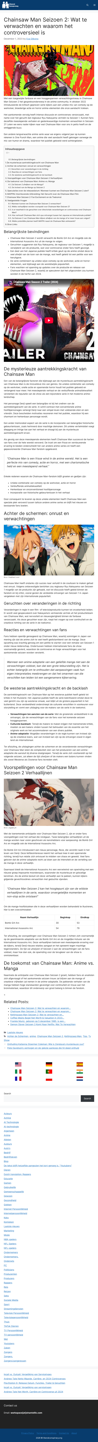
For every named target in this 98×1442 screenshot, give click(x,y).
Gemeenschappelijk (14, 1191)
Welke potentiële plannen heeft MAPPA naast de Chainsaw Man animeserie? (43, 221)
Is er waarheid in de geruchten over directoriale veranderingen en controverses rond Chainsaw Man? (51, 211)
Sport (6, 1304)
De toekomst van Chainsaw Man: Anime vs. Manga (31, 181)
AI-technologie (11, 1126)
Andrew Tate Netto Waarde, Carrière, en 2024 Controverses (35, 1378)
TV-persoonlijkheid (13, 1335)
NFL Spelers (10, 1243)
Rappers (8, 1282)
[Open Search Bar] (87, 5)
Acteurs (8, 1113)
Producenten (10, 1274)
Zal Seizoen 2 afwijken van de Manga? (27, 184)
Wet (6, 1339)
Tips (85, 1036)
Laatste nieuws (15, 1032)
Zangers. (8, 1356)
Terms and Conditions (46, 1433)
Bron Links (12, 224)
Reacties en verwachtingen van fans (27, 172)
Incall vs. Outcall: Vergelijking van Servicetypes (28, 1374)
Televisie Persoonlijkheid (16, 1313)
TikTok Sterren (11, 1326)
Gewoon (8, 1196)
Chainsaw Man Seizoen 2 (50, 1036)
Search (7, 1093)
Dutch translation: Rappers (17, 1174)
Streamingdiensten (13, 1309)
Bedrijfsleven (10, 1157)
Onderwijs (9, 1261)
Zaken (7, 1348)
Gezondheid (10, 1200)
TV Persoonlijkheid (13, 1330)
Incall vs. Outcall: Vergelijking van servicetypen (27, 1387)
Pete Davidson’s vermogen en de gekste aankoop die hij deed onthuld (43, 1048)
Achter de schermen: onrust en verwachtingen (29, 166)
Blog (6, 1161)
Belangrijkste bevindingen (23, 159)
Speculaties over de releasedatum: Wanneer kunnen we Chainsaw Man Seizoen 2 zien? (48, 190)
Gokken (8, 1204)
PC (5, 1265)
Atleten (7, 1139)
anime (33, 1036)
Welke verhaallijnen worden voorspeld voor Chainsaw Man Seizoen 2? (41, 207)
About (74, 1433)
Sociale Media (11, 1300)
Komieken (9, 1222)
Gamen (7, 1183)
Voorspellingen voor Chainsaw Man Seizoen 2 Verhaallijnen (34, 178)
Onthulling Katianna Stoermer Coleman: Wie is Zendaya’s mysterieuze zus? (45, 1044)
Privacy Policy (27, 1433)
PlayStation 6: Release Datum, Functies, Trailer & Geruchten (34, 1383)
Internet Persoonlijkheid (16, 1209)
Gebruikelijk (10, 1187)
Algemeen (9, 1131)
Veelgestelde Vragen (17, 200)
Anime (7, 1135)
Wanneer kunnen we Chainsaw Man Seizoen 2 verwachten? (36, 204)
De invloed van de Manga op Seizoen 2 (28, 187)
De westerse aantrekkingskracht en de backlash (32, 175)
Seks (6, 1296)
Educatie (8, 1178)
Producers (9, 1278)
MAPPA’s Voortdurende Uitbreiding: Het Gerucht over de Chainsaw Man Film (43, 194)
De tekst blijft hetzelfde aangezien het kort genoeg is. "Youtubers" (38, 1165)
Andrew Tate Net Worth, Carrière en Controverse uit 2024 (33, 1391)
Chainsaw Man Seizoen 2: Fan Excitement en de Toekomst (34, 197)
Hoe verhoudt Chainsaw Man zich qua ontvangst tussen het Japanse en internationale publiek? (51, 215)
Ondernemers (11, 1252)
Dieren (7, 1170)
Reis (6, 1287)
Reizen (7, 1291)
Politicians (9, 1269)
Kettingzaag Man (73, 1036)
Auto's (7, 1148)
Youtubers (9, 1343)
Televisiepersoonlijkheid (16, 1317)
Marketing (9, 1230)
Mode (7, 1235)
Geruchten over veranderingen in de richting (29, 169)
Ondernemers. (11, 1256)
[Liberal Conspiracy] (10, 5)
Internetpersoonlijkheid (15, 1213)
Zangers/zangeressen (15, 1361)
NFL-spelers (10, 1248)
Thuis (6, 1322)
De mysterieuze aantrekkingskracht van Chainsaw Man (33, 162)
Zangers (8, 1352)
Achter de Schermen (17, 1036)
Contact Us (64, 1433)
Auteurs (8, 1144)
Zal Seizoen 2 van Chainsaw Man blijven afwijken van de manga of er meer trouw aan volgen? (51, 218)
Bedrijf (7, 1152)
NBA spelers (10, 1239)
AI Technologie (11, 1122)
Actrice (7, 1118)
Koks (6, 1217)
